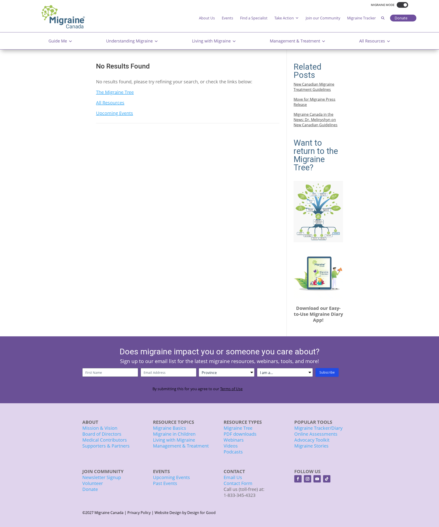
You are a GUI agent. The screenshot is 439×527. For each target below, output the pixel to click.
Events (227, 18)
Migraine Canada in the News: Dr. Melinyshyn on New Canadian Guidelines (315, 119)
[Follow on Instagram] (307, 478)
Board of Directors (101, 434)
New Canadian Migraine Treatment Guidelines (314, 87)
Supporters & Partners (106, 446)
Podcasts (233, 452)
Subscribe (327, 372)
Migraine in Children (174, 434)
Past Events (165, 483)
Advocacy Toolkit (311, 440)
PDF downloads (240, 434)
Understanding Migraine (129, 41)
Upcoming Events (114, 113)
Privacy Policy (139, 512)
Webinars (234, 440)
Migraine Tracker (361, 18)
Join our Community (323, 18)
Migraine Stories (311, 446)
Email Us (233, 477)
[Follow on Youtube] (317, 478)
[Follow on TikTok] (326, 478)
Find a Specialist (254, 18)
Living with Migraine (211, 41)
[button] (401, 5)
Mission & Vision (99, 428)
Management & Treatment (295, 41)
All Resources (372, 41)
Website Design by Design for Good (185, 512)
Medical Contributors (104, 440)
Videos (231, 446)
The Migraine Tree (115, 92)
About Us (207, 18)
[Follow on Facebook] (298, 478)
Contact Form (238, 483)
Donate (401, 18)
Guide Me (57, 41)
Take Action (284, 18)
